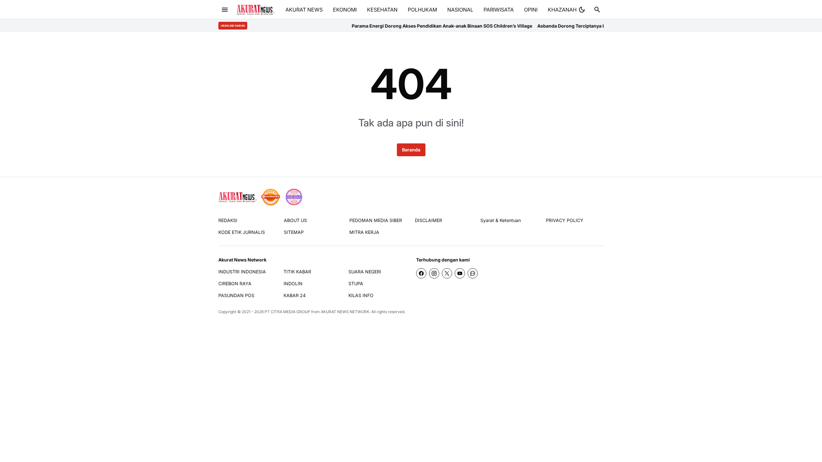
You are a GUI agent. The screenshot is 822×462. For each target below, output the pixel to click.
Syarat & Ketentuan (500, 220)
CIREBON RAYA (234, 283)
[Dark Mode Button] (581, 9)
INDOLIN (293, 283)
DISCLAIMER (428, 220)
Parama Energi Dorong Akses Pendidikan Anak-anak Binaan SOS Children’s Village (427, 26)
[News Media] (293, 197)
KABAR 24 (295, 295)
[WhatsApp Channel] (473, 273)
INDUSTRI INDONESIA (242, 271)
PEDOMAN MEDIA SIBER (375, 220)
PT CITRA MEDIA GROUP (287, 311)
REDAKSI (227, 220)
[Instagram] (434, 273)
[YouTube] (460, 273)
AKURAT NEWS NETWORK (345, 311)
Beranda (411, 149)
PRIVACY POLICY (564, 220)
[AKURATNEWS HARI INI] (255, 9)
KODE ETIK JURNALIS (241, 232)
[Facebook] (421, 273)
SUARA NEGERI (364, 271)
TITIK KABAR (297, 271)
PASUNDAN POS (236, 295)
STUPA (355, 283)
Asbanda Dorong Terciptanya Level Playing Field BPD (580, 26)
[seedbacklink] (270, 197)
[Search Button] (597, 9)
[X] (447, 273)
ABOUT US (295, 220)
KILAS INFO (360, 295)
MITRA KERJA (364, 232)
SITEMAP (294, 232)
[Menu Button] (224, 9)
